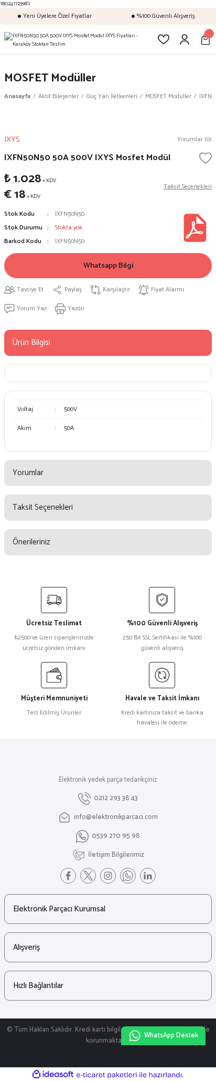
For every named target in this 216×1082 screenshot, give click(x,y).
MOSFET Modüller (50, 78)
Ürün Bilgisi (31, 342)
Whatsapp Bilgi (108, 265)
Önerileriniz (31, 542)
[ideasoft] (53, 1074)
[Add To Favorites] (205, 158)
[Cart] (205, 39)
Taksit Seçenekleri (43, 507)
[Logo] (72, 39)
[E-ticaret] (106, 1075)
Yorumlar (28, 472)
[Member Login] (184, 39)
